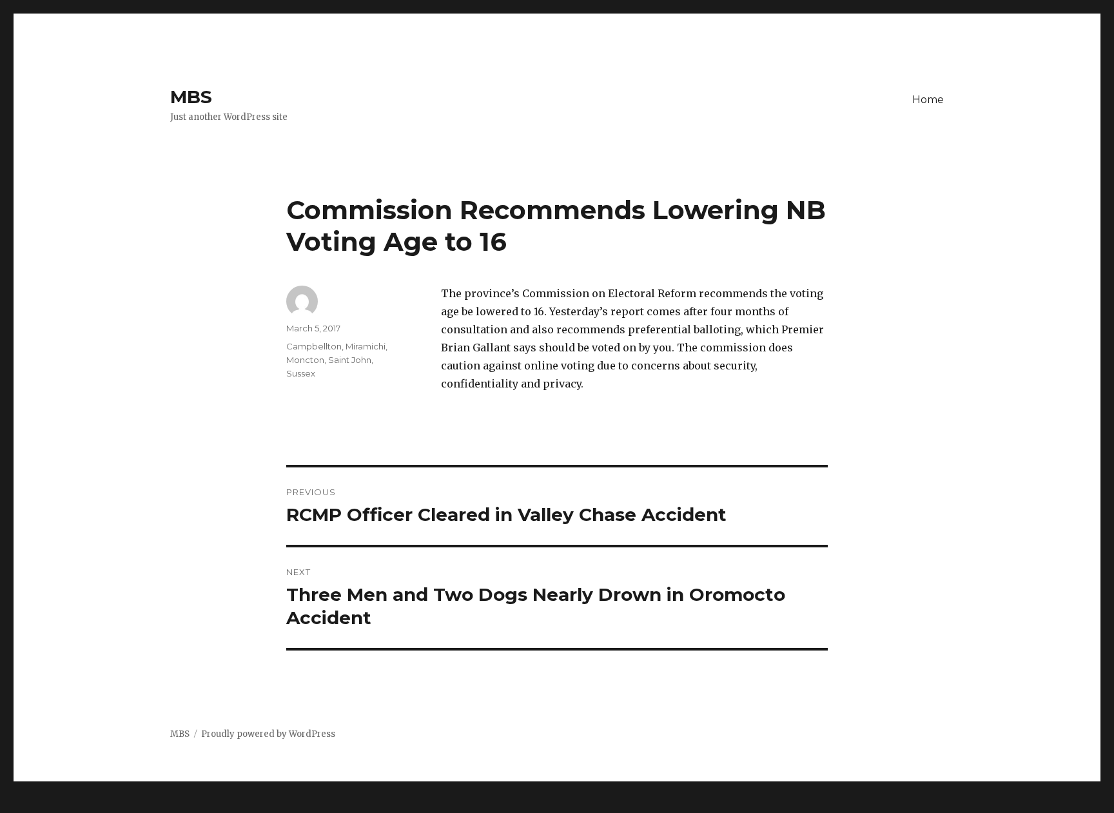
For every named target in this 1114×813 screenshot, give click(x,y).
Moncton (305, 360)
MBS (191, 97)
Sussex (300, 373)
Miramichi (366, 346)
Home (928, 99)
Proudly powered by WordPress (268, 734)
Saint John (349, 360)
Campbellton (314, 346)
